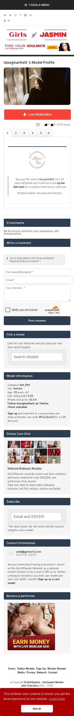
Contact (52, 672)
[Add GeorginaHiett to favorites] (38, 124)
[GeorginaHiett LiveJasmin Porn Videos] (48, 133)
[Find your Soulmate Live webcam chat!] (37, 44)
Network (41, 672)
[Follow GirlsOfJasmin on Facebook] (20, 15)
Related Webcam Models (25, 468)
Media (21, 672)
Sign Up (41, 668)
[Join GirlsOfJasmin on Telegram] (25, 15)
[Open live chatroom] (37, 162)
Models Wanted (56, 668)
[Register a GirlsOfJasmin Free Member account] (5, 20)
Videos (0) (24, 133)
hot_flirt (25, 385)
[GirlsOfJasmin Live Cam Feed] (31, 15)
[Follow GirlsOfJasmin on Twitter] (10, 15)
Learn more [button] (57, 699)
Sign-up (12, 413)
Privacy (30, 672)
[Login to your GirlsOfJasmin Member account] (9, 20)
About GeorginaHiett (7, 133)
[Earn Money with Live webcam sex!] (31, 604)
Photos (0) (16, 133)
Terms (11, 668)
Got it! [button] (37, 708)
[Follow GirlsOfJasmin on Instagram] (15, 15)
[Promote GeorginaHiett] (41, 133)
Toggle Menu (39, 4)
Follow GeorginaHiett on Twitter (28, 403)
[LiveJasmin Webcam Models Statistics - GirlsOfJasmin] (37, 31)
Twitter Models (26, 668)
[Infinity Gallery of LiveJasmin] (5, 15)
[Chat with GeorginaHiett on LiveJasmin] (37, 72)
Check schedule (17, 407)
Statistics (32, 133)
